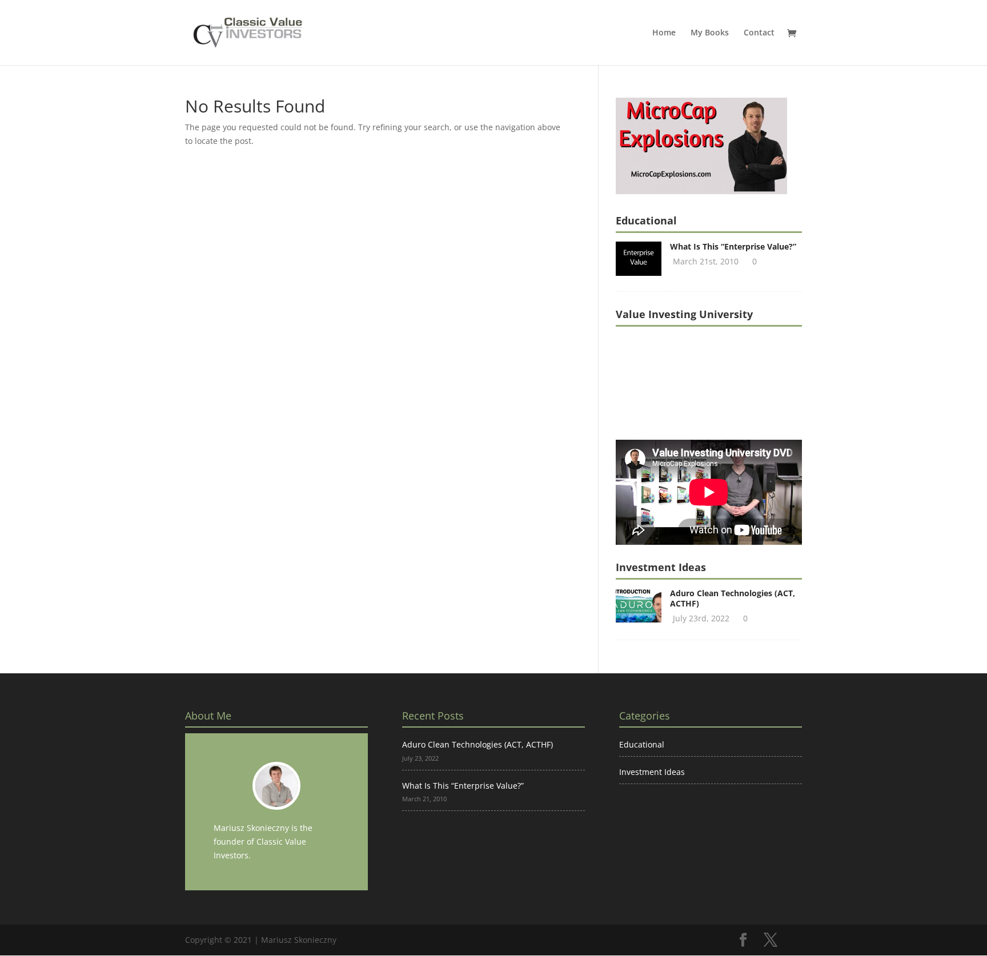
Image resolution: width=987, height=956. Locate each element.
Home (664, 33)
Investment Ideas (652, 771)
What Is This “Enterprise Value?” (733, 246)
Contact (759, 33)
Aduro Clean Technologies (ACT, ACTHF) (732, 598)
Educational (641, 744)
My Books (710, 33)
